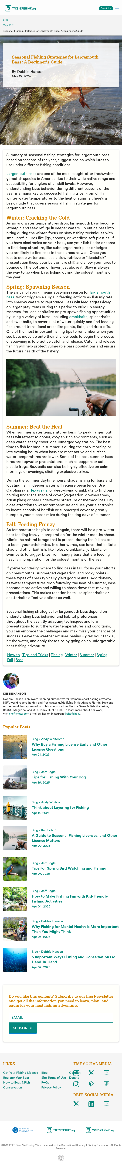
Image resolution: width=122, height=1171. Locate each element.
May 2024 (8, 25)
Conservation (12, 1087)
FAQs (45, 1082)
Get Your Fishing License (20, 1072)
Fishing (57, 655)
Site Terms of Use (53, 1077)
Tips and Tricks (35, 655)
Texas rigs (38, 490)
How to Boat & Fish (16, 1082)
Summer (87, 655)
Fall (10, 660)
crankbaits (78, 317)
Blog (5, 19)
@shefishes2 (72, 713)
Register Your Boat (16, 1077)
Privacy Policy (51, 1087)
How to (13, 655)
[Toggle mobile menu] (117, 8)
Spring (102, 655)
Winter (71, 655)
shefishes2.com (19, 713)
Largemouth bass (21, 174)
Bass (19, 660)
